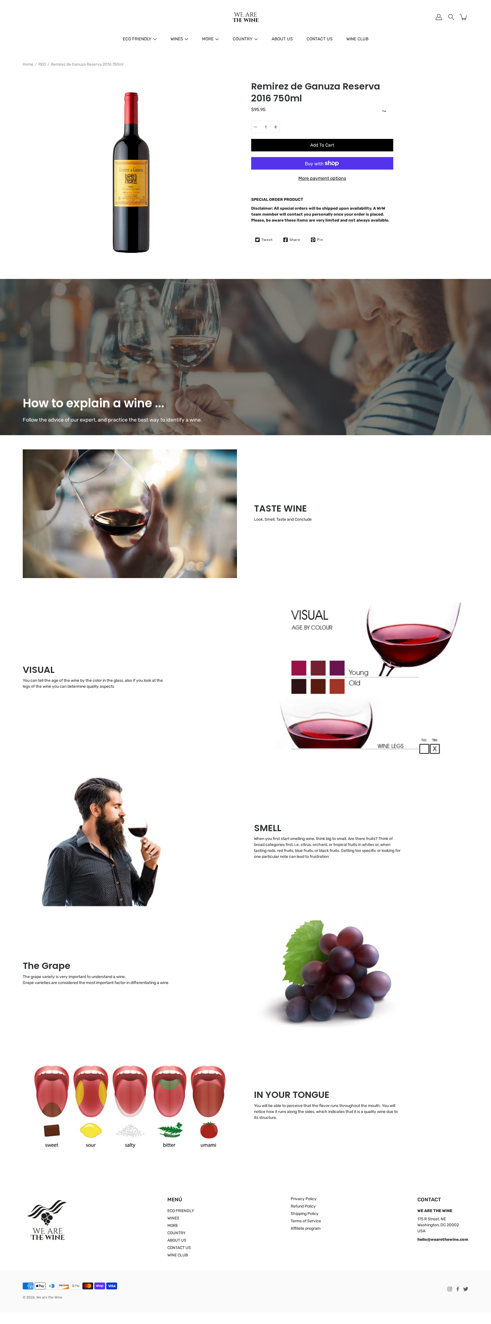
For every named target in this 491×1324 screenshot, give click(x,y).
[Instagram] (449, 1289)
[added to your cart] (463, 17)
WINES (176, 38)
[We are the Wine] (246, 17)
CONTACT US (319, 38)
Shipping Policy (305, 1213)
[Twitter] (465, 1289)
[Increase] (275, 127)
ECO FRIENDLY (137, 38)
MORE (208, 38)
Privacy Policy (304, 1198)
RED (42, 64)
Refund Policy (303, 1206)
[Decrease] (255, 127)
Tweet (267, 240)
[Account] (438, 17)
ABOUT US (282, 38)
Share (295, 240)
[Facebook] (457, 1289)
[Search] (451, 17)
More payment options (322, 178)
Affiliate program (306, 1228)
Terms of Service (306, 1221)
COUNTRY (243, 38)
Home (28, 64)
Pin (320, 240)
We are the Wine (49, 1297)
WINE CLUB (357, 38)
